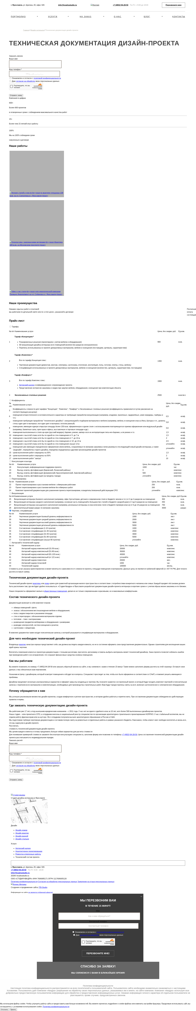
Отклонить (4, 1009)
